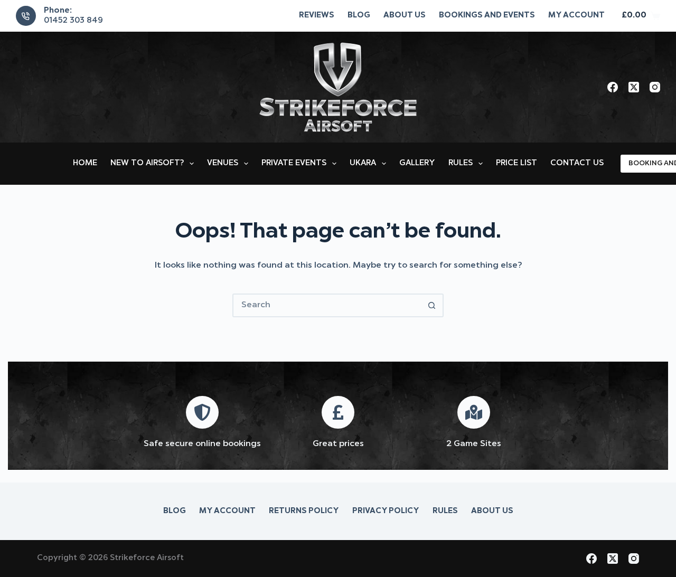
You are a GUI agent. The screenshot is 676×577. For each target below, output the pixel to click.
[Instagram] (655, 87)
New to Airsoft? (147, 163)
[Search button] (432, 305)
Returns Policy (304, 511)
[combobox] (327, 305)
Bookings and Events (487, 16)
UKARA (363, 163)
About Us (404, 16)
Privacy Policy (385, 511)
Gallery (417, 163)
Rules (460, 163)
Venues (222, 163)
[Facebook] (612, 87)
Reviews (316, 16)
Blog (359, 16)
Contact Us (577, 163)
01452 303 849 (73, 21)
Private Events (293, 163)
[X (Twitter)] (633, 87)
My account (576, 16)
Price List (516, 163)
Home (85, 163)
